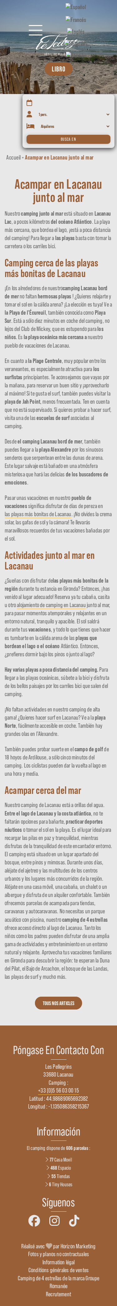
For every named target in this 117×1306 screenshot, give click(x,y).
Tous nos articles (59, 1003)
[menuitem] (76, 6)
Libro (59, 69)
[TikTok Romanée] (74, 1221)
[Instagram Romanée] (54, 1221)
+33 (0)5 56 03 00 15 (58, 1090)
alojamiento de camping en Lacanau (51, 604)
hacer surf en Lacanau (57, 717)
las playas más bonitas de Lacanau (38, 514)
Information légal (58, 1262)
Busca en (68, 139)
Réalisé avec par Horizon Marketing (58, 1246)
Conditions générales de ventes (58, 1270)
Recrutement (58, 1294)
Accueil (13, 157)
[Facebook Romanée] (34, 1221)
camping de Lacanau (41, 804)
